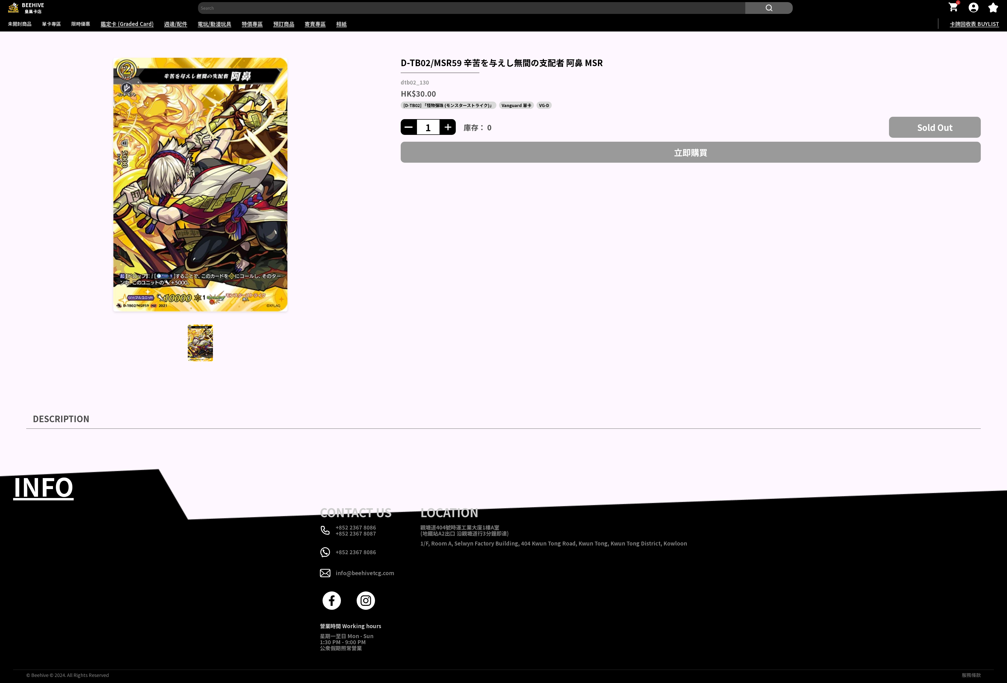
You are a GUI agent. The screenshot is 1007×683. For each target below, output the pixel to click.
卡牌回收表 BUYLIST (974, 24)
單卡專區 (51, 23)
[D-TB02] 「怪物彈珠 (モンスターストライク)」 (448, 105)
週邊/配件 (175, 24)
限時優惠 (80, 23)
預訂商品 (283, 24)
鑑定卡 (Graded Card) (127, 24)
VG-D (544, 105)
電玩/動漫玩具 (214, 24)
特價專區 (252, 24)
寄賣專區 (315, 24)
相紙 (341, 24)
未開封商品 (19, 23)
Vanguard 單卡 (516, 105)
